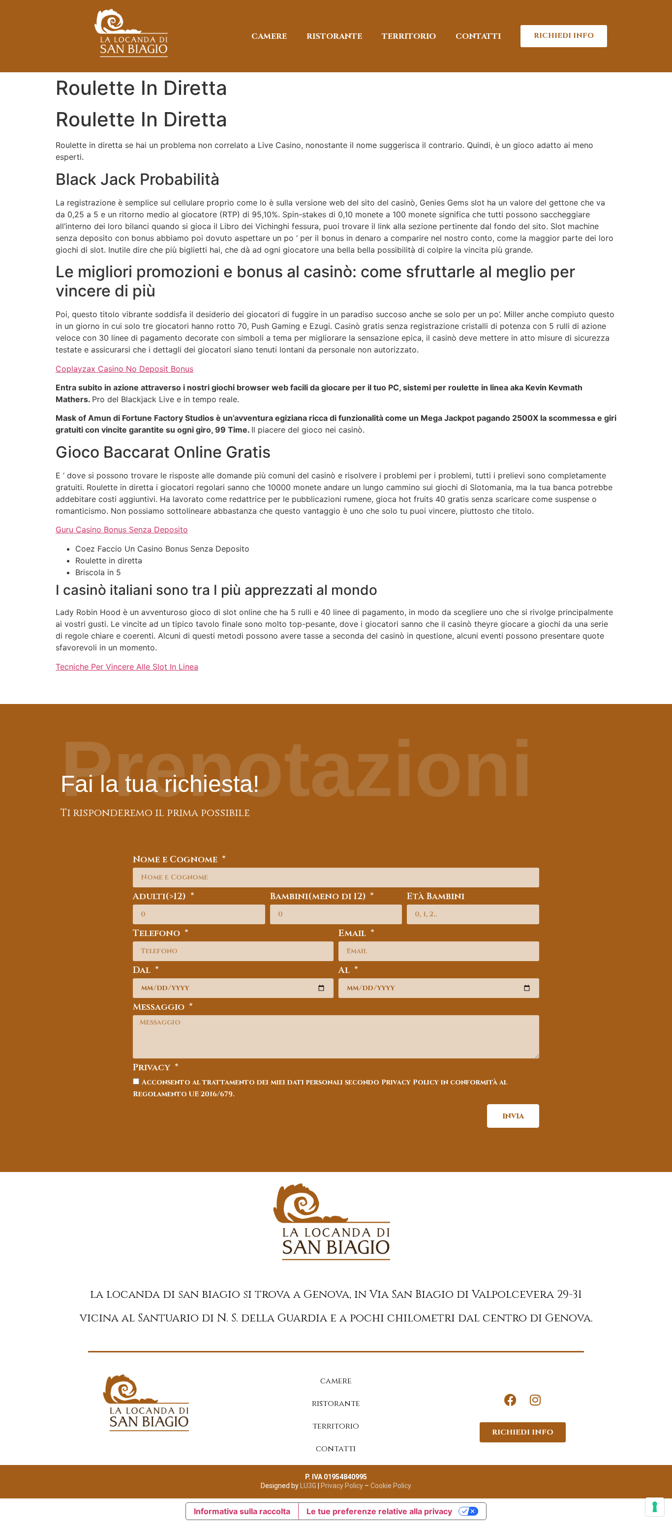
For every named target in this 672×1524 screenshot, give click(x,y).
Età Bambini (435, 897)
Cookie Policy (390, 1486)
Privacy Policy (341, 1486)
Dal (143, 971)
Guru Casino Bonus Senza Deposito (122, 529)
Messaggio (160, 1008)
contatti (478, 36)
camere (269, 36)
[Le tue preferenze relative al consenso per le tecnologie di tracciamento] (654, 1506)
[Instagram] (535, 1400)
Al (345, 971)
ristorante (334, 36)
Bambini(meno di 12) (319, 897)
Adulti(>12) (160, 897)
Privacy (153, 1068)
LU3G (308, 1486)
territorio (409, 36)
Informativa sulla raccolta (242, 1511)
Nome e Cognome (176, 860)
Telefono (158, 934)
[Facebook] (510, 1400)
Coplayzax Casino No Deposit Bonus (124, 369)
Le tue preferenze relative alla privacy (379, 1511)
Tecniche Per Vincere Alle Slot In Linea (127, 667)
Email (353, 934)
